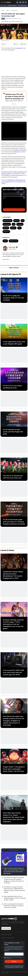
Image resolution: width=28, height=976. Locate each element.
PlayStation (6, 231)
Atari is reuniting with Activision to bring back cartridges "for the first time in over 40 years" (14, 905)
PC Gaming (19, 224)
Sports (8, 10)
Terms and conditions (6, 934)
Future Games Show (22, 5)
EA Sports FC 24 (13, 240)
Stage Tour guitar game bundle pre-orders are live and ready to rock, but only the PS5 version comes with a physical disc (14, 870)
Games (3, 10)
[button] (25, 2)
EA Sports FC (15, 10)
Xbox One (16, 220)
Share (5, 44)
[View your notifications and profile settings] (23, 2)
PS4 (23, 220)
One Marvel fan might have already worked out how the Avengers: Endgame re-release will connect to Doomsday (14, 880)
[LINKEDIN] (17, 247)
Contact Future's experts (7, 937)
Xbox (19, 227)
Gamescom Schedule (12, 5)
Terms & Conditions (10, 967)
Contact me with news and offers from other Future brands (14, 958)
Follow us (17, 44)
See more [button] (14, 104)
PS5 (13, 224)
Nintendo (13, 227)
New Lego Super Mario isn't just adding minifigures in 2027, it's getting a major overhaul (15, 898)
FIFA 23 (5, 240)
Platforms (6, 227)
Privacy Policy (17, 966)
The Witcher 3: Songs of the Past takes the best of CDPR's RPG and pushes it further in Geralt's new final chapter (14, 889)
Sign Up (14, 961)
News (3, 18)
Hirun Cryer (9, 18)
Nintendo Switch (7, 220)
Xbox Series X (7, 224)
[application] (14, 130)
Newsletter (24, 44)
